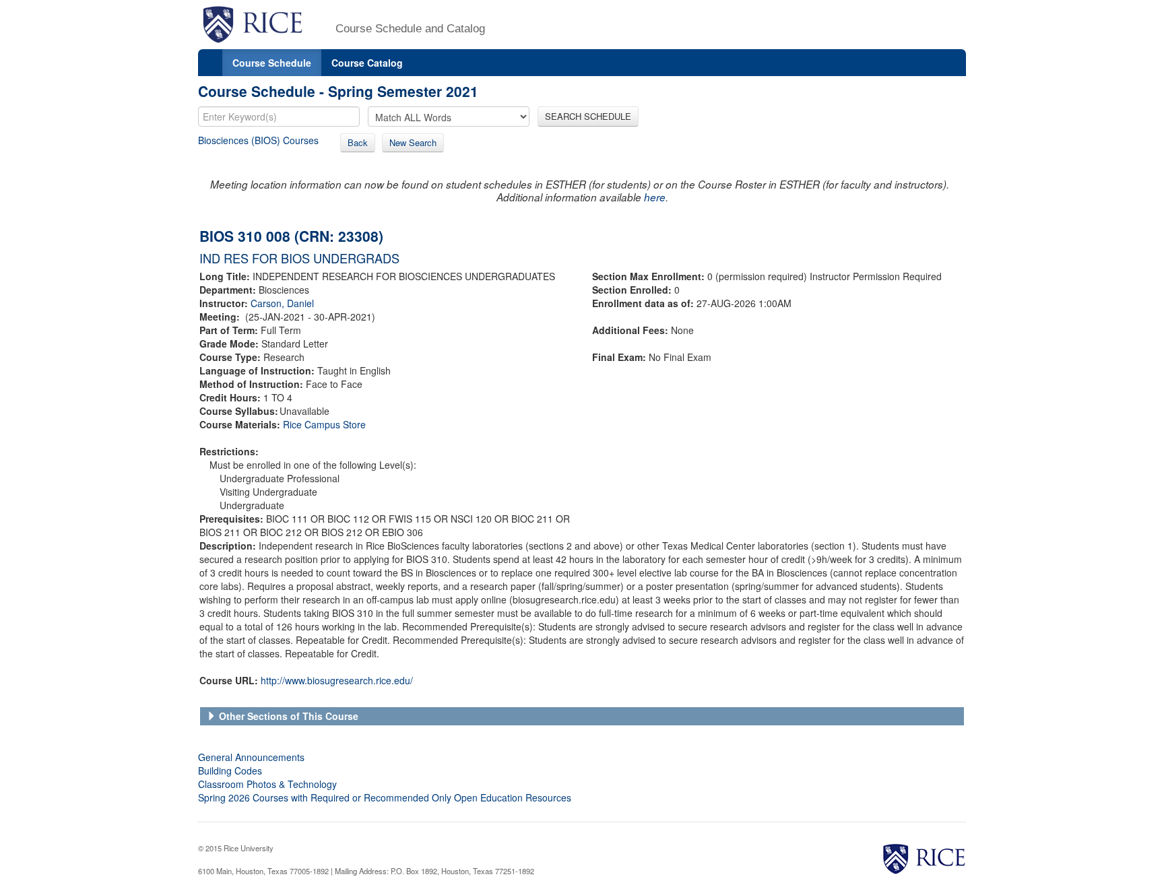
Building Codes (230, 770)
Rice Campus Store (324, 424)
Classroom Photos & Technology (267, 784)
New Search (413, 142)
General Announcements (251, 757)
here (655, 197)
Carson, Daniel (282, 303)
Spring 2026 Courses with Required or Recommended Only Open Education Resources (384, 797)
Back (358, 142)
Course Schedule (271, 62)
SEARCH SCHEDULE (588, 116)
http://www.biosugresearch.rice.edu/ (337, 680)
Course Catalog (367, 62)
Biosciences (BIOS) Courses (258, 140)
